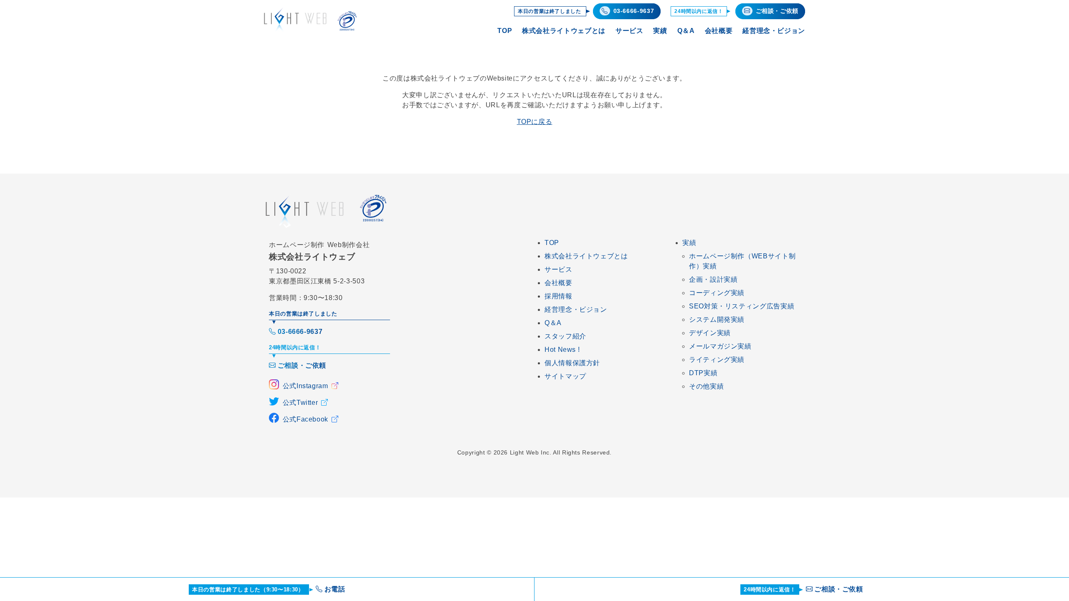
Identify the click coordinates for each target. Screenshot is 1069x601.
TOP (504, 30)
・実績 (713, 279)
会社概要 (719, 30)
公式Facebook (305, 419)
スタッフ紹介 (565, 336)
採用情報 (558, 296)
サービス (629, 30)
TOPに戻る (534, 121)
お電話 (268, 589)
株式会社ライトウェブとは (563, 30)
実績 (660, 30)
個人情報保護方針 (572, 362)
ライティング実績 (717, 359)
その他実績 (706, 386)
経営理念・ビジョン (773, 30)
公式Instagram (305, 385)
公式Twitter (300, 402)
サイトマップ (565, 376)
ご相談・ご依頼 (302, 365)
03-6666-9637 (300, 331)
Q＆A (686, 30)
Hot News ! (562, 349)
